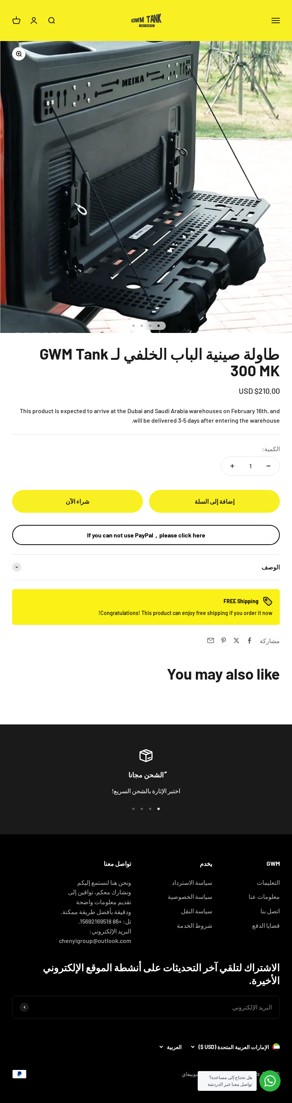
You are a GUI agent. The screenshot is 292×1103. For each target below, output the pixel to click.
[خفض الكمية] (268, 466)
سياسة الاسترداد (192, 882)
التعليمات (268, 882)
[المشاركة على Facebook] (249, 640)
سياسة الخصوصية (190, 896)
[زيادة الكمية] (232, 466)
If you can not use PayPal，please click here (146, 535)
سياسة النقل (196, 910)
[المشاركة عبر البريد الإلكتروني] (210, 640)
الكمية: (271, 448)
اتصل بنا (270, 910)
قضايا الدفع (266, 925)
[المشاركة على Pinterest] (223, 640)
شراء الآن (77, 501)
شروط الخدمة (194, 925)
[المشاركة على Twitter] (236, 640)
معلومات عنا (264, 896)
